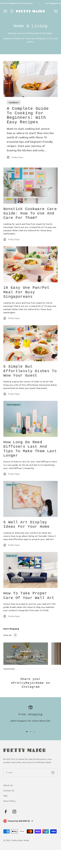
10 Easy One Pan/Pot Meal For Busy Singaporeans (26, 292)
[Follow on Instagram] (14, 811)
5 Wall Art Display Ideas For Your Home (26, 524)
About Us (8, 785)
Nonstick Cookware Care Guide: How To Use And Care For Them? (30, 213)
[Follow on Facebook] (5, 811)
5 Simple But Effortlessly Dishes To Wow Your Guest (30, 371)
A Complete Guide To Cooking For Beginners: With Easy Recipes (28, 115)
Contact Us (8, 790)
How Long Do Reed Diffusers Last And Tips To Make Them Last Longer (30, 449)
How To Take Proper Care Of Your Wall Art (28, 595)
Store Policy (9, 801)
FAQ (5, 795)
